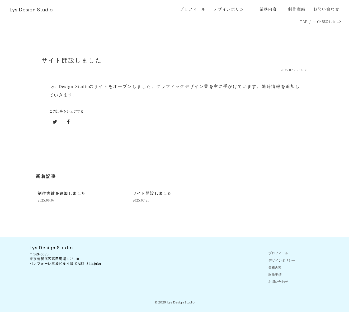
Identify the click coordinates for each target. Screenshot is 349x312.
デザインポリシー (282, 260)
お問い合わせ (278, 281)
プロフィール (278, 253)
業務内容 (275, 267)
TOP (303, 21)
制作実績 (275, 275)
